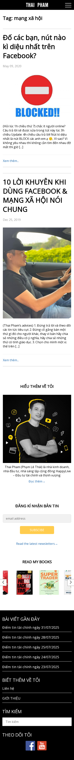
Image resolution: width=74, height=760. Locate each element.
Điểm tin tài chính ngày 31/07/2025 (30, 627)
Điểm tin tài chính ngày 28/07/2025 (30, 637)
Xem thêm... (11, 161)
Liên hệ (8, 688)
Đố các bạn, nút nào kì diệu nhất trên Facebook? (34, 46)
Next (70, 582)
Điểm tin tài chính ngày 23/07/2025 (30, 667)
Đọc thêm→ (37, 481)
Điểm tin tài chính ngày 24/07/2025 (30, 657)
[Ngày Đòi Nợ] (24, 582)
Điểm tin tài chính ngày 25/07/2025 (30, 647)
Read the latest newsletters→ (37, 544)
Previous (3, 582)
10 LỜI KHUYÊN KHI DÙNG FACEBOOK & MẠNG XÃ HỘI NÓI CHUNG (35, 195)
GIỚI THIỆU (11, 698)
